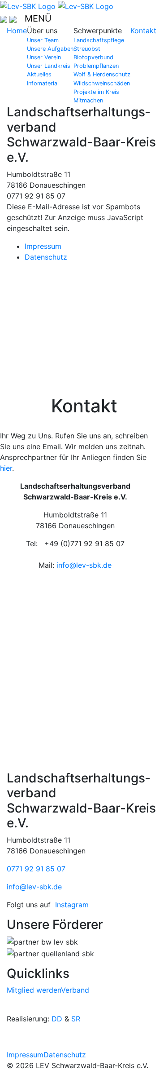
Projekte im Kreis (96, 91)
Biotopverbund (93, 57)
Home (17, 30)
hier (6, 468)
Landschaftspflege (98, 40)
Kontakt (143, 30)
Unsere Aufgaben (50, 48)
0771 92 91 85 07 (36, 868)
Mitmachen (88, 100)
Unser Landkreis (48, 65)
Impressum (43, 246)
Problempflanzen (96, 65)
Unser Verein (44, 57)
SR (75, 1018)
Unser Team (43, 40)
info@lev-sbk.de (84, 565)
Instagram (72, 904)
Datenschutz (46, 256)
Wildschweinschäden (101, 83)
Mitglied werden (34, 989)
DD (57, 1018)
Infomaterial (43, 83)
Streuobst (86, 48)
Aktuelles (39, 74)
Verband (75, 989)
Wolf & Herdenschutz (101, 74)
